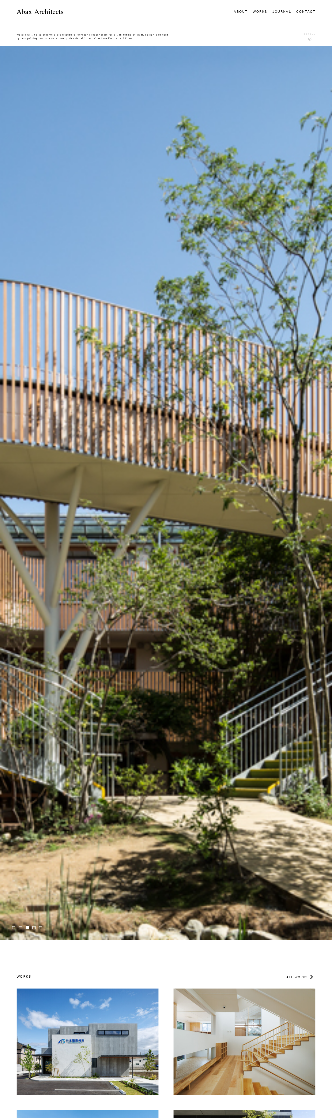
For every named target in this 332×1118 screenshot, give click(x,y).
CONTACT (305, 11)
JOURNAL (281, 11)
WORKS (260, 11)
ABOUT (240, 11)
